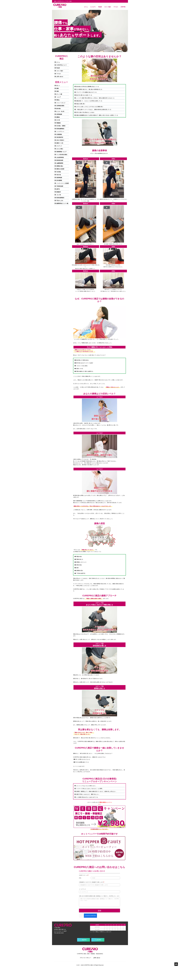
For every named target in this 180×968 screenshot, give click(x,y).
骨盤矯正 (58, 123)
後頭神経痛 (59, 177)
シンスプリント (60, 131)
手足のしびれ (59, 200)
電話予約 (84, 940)
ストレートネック (60, 103)
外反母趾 (58, 172)
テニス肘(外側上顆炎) (61, 154)
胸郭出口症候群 (60, 169)
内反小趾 (58, 174)
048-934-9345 (60, 933)
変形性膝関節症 (60, 128)
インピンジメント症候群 (62, 183)
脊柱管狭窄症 (59, 137)
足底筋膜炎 (59, 134)
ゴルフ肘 (58, 195)
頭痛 (57, 91)
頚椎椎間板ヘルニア (61, 151)
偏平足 (58, 189)
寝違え (58, 100)
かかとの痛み (59, 149)
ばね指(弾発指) (60, 157)
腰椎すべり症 (59, 143)
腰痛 (57, 88)
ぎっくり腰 (59, 94)
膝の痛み (58, 108)
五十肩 (58, 120)
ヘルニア (58, 97)
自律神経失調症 (60, 105)
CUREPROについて (61, 65)
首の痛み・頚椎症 (60, 126)
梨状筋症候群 (59, 160)
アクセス (116, 7)
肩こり (58, 85)
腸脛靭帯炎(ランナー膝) (62, 203)
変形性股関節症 (60, 197)
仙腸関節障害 (59, 163)
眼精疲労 (58, 192)
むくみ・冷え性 (60, 111)
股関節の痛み (59, 166)
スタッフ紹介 (107, 7)
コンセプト (93, 7)
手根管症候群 (59, 186)
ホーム (86, 7)
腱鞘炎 (58, 117)
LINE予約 (123, 7)
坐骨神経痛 (59, 114)
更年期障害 (59, 180)
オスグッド (59, 146)
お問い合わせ (59, 76)
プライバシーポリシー (85, 957)
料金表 (100, 7)
